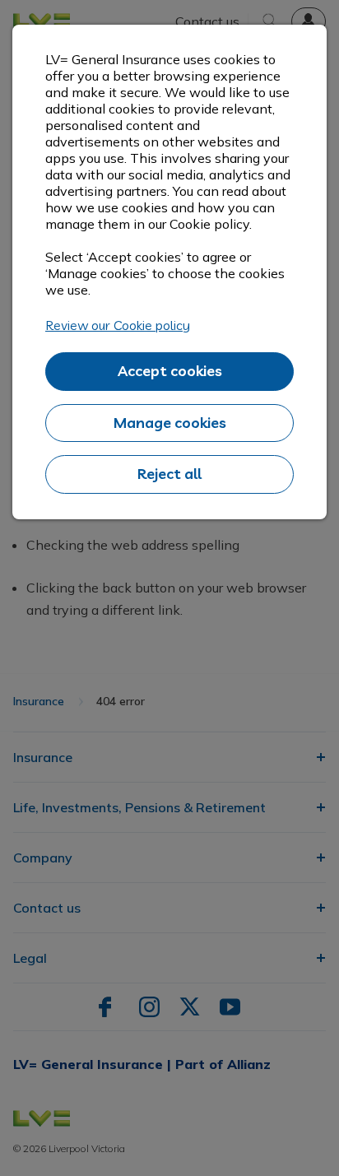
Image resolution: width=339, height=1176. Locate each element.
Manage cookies (170, 422)
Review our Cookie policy (117, 325)
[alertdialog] (169, 272)
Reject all (169, 473)
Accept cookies (170, 370)
